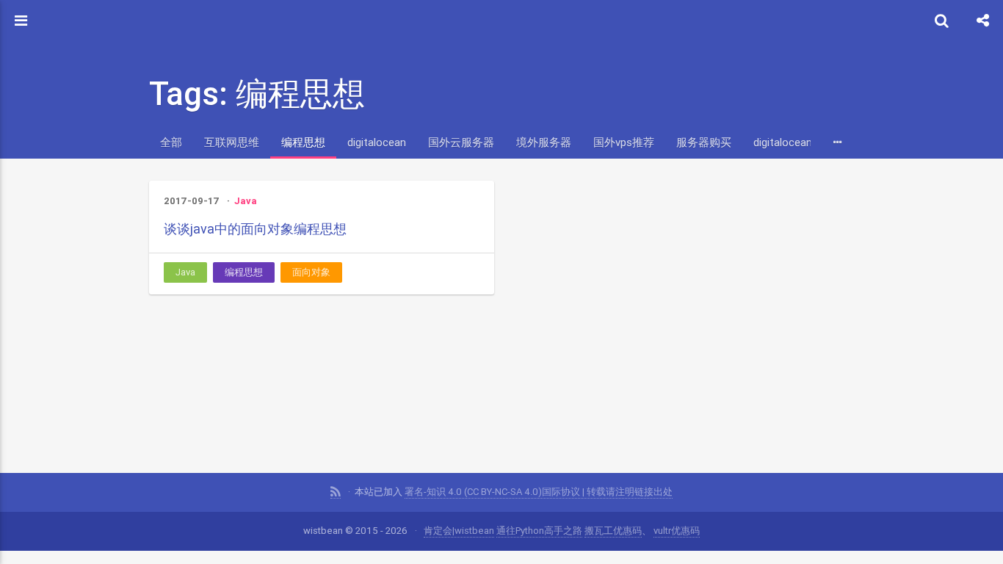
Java (245, 201)
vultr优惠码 (676, 530)
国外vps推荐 (623, 142)
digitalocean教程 (793, 142)
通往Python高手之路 (539, 530)
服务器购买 (703, 142)
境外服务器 (543, 142)
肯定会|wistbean (459, 530)
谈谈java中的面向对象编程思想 (255, 228)
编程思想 (303, 142)
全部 (171, 142)
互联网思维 (231, 142)
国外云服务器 (461, 142)
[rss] (335, 492)
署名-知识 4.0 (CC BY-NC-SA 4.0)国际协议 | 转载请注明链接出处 (539, 491)
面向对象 (311, 272)
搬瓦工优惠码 (613, 530)
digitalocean (376, 142)
